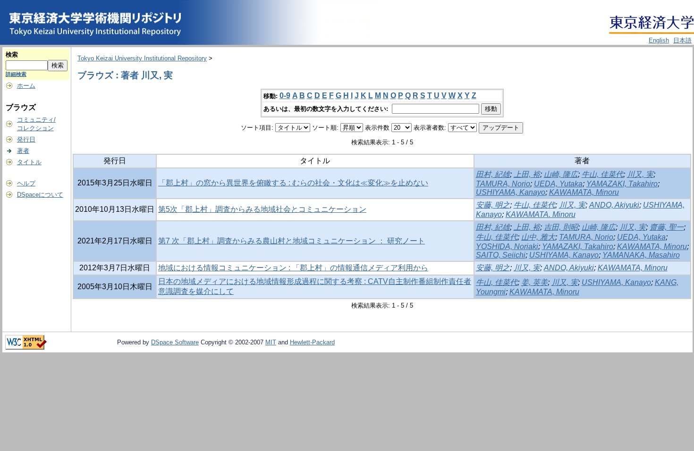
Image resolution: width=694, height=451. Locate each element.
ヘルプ (26, 183)
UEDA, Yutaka (558, 184)
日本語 (682, 40)
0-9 (284, 96)
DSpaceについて (40, 194)
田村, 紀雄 (493, 174)
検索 (12, 54)
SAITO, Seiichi (500, 255)
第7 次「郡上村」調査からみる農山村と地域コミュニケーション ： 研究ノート (291, 241)
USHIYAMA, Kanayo (510, 192)
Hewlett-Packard (312, 342)
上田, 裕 (527, 174)
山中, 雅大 (538, 237)
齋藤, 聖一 (667, 227)
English (659, 40)
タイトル (29, 162)
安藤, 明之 (493, 205)
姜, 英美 (534, 282)
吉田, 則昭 (561, 227)
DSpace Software (175, 342)
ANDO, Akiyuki (614, 205)
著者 (23, 150)
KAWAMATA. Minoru (541, 214)
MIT (270, 342)
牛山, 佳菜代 (602, 174)
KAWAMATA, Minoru (584, 192)
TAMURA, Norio (503, 184)
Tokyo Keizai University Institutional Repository (142, 58)
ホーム (26, 85)
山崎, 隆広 (561, 174)
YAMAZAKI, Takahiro (622, 184)
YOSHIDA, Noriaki (507, 246)
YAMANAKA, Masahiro (641, 255)
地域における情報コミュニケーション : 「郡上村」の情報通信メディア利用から (293, 268)
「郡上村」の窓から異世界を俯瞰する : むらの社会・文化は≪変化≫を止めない (293, 183)
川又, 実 (640, 174)
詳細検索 (16, 74)
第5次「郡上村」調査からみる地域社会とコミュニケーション (262, 209)
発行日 (26, 139)
